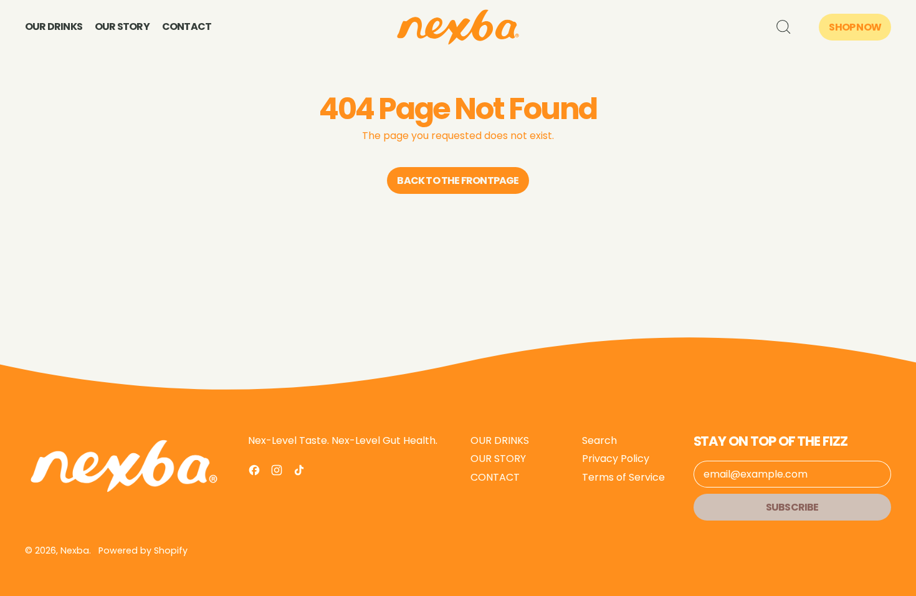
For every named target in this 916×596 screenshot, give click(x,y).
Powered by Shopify (143, 550)
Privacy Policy (615, 458)
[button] (782, 27)
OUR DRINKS (53, 26)
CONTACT (186, 26)
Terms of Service (623, 477)
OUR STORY (122, 26)
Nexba (74, 550)
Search (599, 440)
